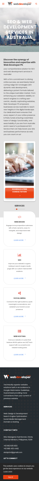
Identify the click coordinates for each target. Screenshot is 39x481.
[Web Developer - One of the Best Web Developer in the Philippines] (19, 4)
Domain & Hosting (11, 422)
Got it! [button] (10, 477)
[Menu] (3, 4)
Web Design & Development (16, 413)
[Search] (36, 4)
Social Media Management (15, 419)
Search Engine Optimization (15, 416)
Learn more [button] (7, 471)
